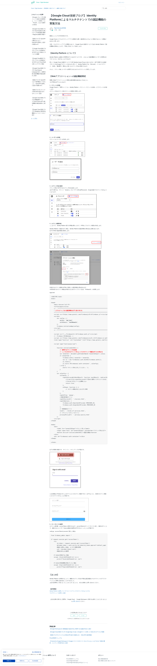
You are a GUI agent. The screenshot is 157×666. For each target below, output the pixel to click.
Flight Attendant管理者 (60, 28)
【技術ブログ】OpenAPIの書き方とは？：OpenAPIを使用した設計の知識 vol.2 (38, 41)
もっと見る (34, 118)
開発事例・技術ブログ (49, 8)
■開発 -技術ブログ (61, 8)
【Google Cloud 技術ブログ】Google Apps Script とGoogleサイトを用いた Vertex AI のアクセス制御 (77, 632)
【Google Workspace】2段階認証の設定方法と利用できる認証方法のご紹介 (70, 629)
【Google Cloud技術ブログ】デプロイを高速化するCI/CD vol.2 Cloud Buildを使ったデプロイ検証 (39, 61)
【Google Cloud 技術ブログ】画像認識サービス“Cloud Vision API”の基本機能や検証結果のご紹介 (39, 101)
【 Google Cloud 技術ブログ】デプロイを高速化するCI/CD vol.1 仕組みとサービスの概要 (39, 51)
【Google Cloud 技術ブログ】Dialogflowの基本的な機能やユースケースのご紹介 (39, 112)
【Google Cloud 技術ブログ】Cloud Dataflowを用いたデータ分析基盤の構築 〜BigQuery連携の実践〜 (39, 31)
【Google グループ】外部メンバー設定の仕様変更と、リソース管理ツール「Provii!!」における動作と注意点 (39, 20)
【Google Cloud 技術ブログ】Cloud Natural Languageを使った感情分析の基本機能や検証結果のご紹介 (39, 71)
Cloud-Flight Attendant (72, 660)
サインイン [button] (121, 2)
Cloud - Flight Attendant (36, 8)
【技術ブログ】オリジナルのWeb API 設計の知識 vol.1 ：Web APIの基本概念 (71, 635)
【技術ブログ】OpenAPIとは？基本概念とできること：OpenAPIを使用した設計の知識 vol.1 (38, 82)
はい (74, 615)
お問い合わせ (76, 601)
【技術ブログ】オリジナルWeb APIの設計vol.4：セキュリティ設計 (38, 91)
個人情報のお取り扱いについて (106, 660)
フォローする (103, 28)
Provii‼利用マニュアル (72, 659)
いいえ (82, 615)
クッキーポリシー (22, 655)
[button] (5, 652)
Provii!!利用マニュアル (56, 638)
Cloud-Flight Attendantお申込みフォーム (77, 662)
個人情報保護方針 (103, 659)
